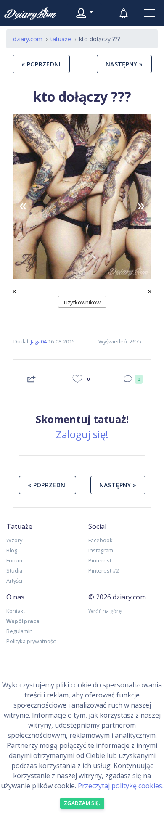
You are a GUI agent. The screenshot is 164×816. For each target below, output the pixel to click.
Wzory (14, 540)
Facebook (100, 540)
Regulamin (19, 631)
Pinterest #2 (103, 570)
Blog (11, 550)
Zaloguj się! (82, 434)
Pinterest (99, 560)
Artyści (14, 580)
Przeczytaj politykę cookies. (121, 785)
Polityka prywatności (31, 641)
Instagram (100, 550)
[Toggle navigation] (150, 13)
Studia (14, 570)
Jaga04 (39, 341)
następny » (124, 64)
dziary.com (27, 39)
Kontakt (15, 611)
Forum (14, 560)
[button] (23, 205)
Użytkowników (82, 302)
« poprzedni (41, 64)
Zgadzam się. (82, 803)
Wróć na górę (105, 611)
